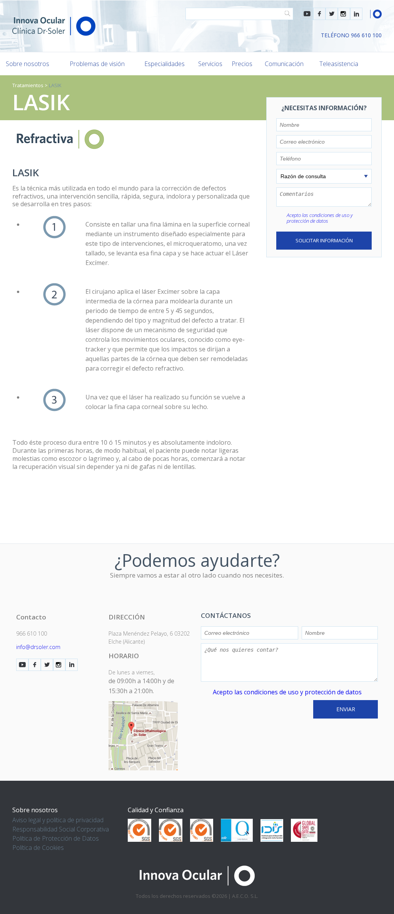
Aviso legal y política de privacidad (58, 820)
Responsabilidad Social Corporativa (60, 829)
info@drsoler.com (38, 647)
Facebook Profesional (319, 14)
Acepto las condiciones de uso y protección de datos (320, 218)
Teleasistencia (338, 64)
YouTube (307, 14)
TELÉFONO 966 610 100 (351, 35)
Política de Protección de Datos (55, 838)
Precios (242, 64)
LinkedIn (356, 14)
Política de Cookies (38, 847)
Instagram (344, 14)
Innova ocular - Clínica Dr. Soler (53, 26)
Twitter (331, 14)
